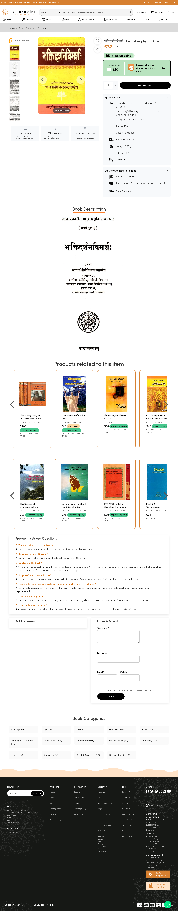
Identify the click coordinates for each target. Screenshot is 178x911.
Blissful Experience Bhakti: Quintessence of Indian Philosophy (158, 418)
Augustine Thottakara (75, 511)
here (87, 600)
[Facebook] (147, 792)
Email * (100, 672)
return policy (71, 570)
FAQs (100, 797)
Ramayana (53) (51, 755)
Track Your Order (128, 820)
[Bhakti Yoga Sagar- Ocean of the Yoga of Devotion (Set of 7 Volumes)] (32, 411)
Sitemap (125, 831)
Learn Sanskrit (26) (53, 740)
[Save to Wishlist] (97, 42)
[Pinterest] (156, 792)
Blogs (100, 809)
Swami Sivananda (73, 422)
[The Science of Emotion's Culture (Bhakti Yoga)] (32, 499)
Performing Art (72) (118, 740)
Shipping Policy (80, 809)
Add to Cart (145, 85)
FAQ (174, 2)
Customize (126, 797)
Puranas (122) (17, 755)
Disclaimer (78, 792)
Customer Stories (104, 825)
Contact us (161, 2)
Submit (111, 696)
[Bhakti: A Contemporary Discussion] (158, 499)
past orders (110, 600)
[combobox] (95, 12)
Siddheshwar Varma (116, 511)
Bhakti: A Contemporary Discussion (154, 507)
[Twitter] (152, 792)
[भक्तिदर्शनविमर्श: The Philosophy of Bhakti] (14, 53)
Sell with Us (126, 803)
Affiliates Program (129, 814)
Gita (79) (80, 729)
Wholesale (126, 809)
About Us (101, 792)
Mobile (123, 672)
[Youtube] (169, 792)
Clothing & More (56, 809)
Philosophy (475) (150, 740)
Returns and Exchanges (130, 183)
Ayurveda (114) (50, 729)
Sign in (145, 2)
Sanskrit (32, 28)
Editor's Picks (103, 831)
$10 (115, 69)
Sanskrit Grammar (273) (88, 755)
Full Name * (102, 653)
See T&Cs (30, 139)
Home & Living (55, 820)
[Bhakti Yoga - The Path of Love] (116, 411)
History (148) (148, 729)
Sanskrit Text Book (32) (120, 755)
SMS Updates (127, 836)
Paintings (53, 814)
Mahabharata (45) (85, 740)
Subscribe (37, 793)
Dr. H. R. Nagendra (31, 511)
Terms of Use (134, 690)
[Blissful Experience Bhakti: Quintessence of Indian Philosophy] (158, 411)
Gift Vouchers (127, 825)
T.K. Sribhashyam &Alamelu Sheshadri (155, 423)
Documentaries (104, 814)
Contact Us (126, 792)
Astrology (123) (18, 729)
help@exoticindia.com (26, 591)
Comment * (103, 628)
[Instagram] (160, 792)
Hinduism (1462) (116, 729)
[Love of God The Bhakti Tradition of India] (74, 499)
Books (21, 28)
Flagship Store (153, 817)
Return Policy (79, 797)
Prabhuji (111, 422)
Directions (150, 830)
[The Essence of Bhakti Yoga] (74, 411)
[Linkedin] (164, 792)
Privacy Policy (148, 690)
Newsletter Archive (105, 803)
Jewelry (52, 803)
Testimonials (102, 820)
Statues (52, 792)
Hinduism (44, 28)
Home (12, 28)
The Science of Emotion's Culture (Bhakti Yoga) (29, 507)
